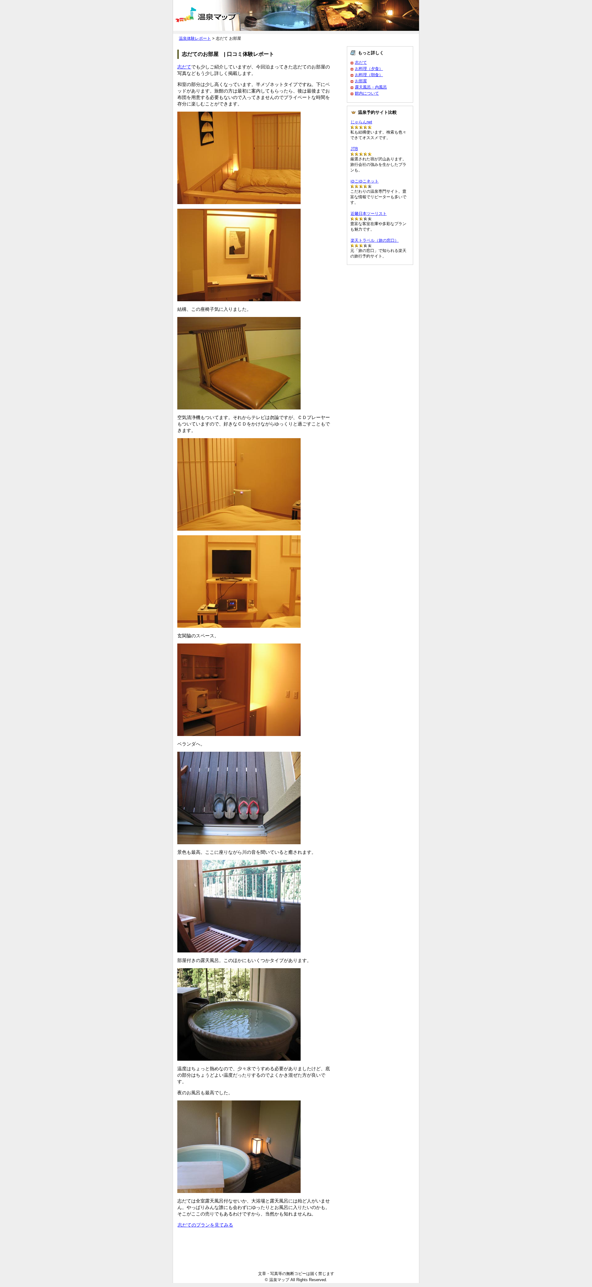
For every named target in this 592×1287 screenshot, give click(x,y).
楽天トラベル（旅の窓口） (375, 240)
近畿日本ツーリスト (369, 213)
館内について (367, 93)
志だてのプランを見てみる (205, 1224)
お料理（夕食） (369, 68)
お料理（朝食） (369, 74)
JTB (354, 148)
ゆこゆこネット (365, 181)
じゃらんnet (361, 122)
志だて (184, 66)
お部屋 (361, 81)
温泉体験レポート (195, 38)
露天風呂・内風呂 (371, 87)
